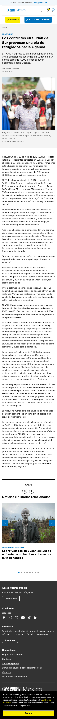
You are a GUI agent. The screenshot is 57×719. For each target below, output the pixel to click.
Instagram (10, 617)
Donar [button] (48, 12)
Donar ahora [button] (11, 598)
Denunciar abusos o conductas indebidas (22, 667)
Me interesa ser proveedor (14, 676)
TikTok (29, 617)
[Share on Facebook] (31, 491)
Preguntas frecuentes (12, 654)
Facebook (4, 617)
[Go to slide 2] (22, 573)
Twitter (16, 617)
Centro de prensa (10, 663)
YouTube (23, 617)
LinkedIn (35, 617)
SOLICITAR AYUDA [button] (39, 19)
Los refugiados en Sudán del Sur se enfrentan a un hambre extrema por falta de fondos (26, 554)
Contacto (6, 659)
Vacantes (6, 672)
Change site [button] (38, 2)
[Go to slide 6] (33, 573)
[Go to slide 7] (36, 573)
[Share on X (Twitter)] (24, 491)
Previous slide (5, 523)
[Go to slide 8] (38, 573)
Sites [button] (53, 12)
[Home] (16, 10)
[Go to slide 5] (30, 573)
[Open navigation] (3, 10)
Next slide (52, 523)
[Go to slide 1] (19, 573)
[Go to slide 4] (27, 573)
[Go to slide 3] (25, 573)
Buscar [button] (43, 12)
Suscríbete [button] (10, 640)
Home (4, 27)
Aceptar (29, 713)
